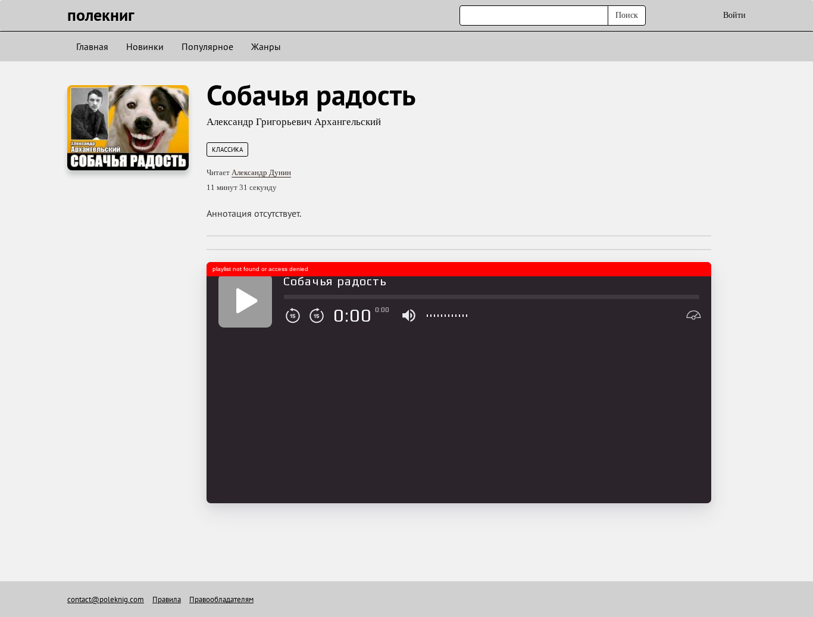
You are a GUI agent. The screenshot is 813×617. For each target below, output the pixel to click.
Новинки (145, 46)
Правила (166, 599)
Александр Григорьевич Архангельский (294, 121)
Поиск (626, 15)
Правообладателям (221, 599)
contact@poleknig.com (105, 599)
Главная (92, 46)
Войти (734, 15)
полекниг (101, 15)
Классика (227, 149)
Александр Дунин (261, 172)
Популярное (207, 46)
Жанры (266, 46)
